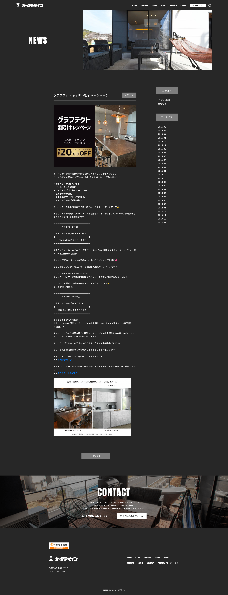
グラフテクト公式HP (67, 373)
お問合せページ (65, 359)
